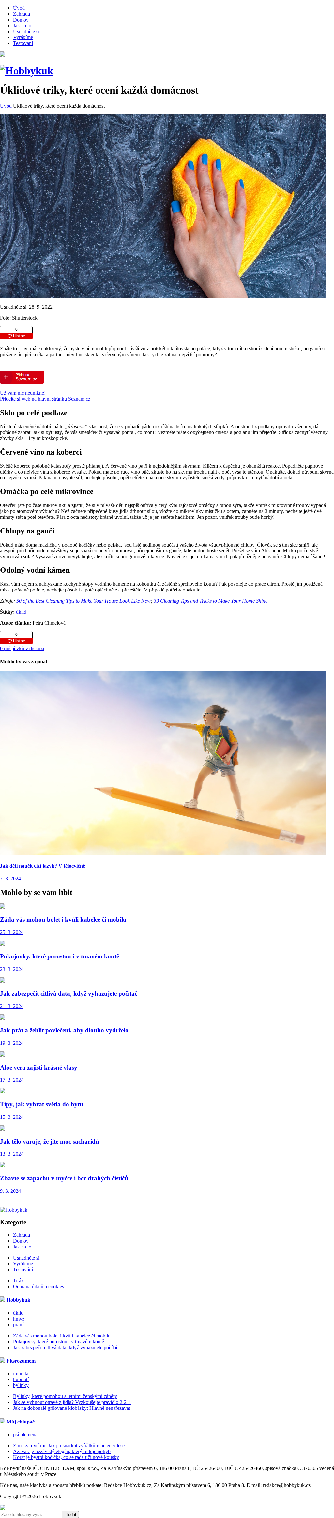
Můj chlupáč (20, 1421)
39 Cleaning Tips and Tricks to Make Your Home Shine (210, 601)
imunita (20, 1373)
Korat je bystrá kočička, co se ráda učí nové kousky (66, 1457)
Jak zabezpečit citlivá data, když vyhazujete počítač (65, 1347)
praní (18, 1324)
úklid (21, 612)
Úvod (19, 8)
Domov (21, 19)
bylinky (21, 1385)
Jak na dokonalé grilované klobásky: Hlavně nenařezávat (71, 1408)
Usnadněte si (26, 31)
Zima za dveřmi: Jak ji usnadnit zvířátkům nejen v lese (69, 1445)
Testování (23, 43)
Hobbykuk (17, 1300)
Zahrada (21, 14)
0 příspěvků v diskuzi (22, 648)
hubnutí (21, 1379)
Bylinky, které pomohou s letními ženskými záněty (65, 1396)
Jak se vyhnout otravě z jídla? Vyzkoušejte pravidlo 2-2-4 (72, 1402)
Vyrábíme (23, 37)
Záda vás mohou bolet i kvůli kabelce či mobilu (62, 1335)
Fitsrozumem (20, 1361)
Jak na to (22, 25)
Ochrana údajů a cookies (38, 1286)
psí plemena (25, 1434)
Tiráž (18, 1280)
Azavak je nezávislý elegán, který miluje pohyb (62, 1451)
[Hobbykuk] (26, 71)
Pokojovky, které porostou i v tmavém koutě (58, 1341)
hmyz (18, 1318)
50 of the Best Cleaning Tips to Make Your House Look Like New (83, 601)
